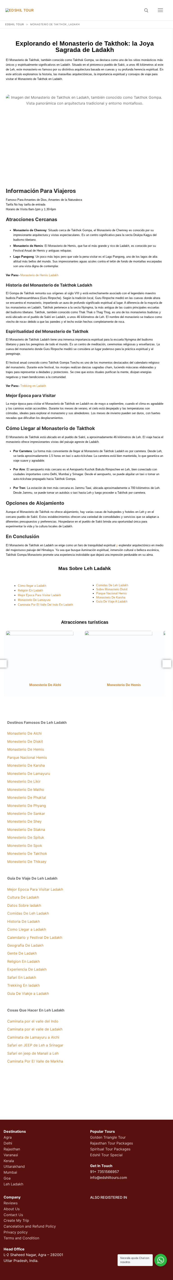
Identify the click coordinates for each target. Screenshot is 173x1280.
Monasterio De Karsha (110, 597)
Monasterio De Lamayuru (34, 600)
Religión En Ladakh (30, 590)
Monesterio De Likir (24, 781)
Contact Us (13, 1214)
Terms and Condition (21, 1238)
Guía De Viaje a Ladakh (111, 601)
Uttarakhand (14, 1166)
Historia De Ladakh (23, 921)
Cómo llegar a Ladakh (32, 585)
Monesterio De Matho (25, 789)
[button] (166, 664)
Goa (7, 1178)
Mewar (84, 80)
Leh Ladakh (13, 1184)
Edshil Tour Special (106, 1155)
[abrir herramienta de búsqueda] (146, 10)
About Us (12, 1209)
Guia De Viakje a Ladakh (28, 993)
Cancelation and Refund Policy (30, 1226)
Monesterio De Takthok (27, 853)
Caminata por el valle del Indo (32, 1021)
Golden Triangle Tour (108, 1137)
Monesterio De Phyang (26, 805)
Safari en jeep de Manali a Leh (33, 1053)
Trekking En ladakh (23, 985)
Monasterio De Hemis (25, 749)
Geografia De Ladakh (25, 945)
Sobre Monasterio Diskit (111, 589)
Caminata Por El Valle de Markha (35, 1061)
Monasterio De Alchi (24, 733)
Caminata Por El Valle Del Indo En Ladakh (45, 604)
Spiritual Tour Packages (110, 1149)
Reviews (11, 1203)
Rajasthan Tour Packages (111, 1143)
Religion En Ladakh (23, 961)
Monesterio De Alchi (45, 685)
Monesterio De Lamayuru (28, 773)
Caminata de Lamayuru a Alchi (33, 1037)
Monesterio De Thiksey (26, 861)
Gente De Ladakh (22, 953)
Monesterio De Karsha (26, 765)
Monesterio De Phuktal (26, 797)
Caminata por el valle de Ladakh (34, 1029)
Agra (8, 1137)
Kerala (9, 1161)
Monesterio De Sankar (26, 813)
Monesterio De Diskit (25, 741)
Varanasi (11, 1155)
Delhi (8, 1143)
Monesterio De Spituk (25, 837)
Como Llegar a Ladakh (26, 929)
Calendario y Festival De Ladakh (34, 937)
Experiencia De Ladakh (26, 969)
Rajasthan (12, 1149)
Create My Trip (16, 1220)
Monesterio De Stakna (26, 829)
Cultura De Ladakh (23, 897)
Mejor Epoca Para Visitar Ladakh (39, 595)
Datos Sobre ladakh (24, 905)
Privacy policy (16, 1232)
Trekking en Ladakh (33, 386)
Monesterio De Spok (24, 845)
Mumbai (10, 1172)
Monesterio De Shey (24, 821)
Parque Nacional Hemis (111, 593)
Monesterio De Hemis (124, 685)
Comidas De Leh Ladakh (112, 585)
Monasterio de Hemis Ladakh (39, 275)
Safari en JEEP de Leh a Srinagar (35, 1045)
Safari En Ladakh (21, 977)
